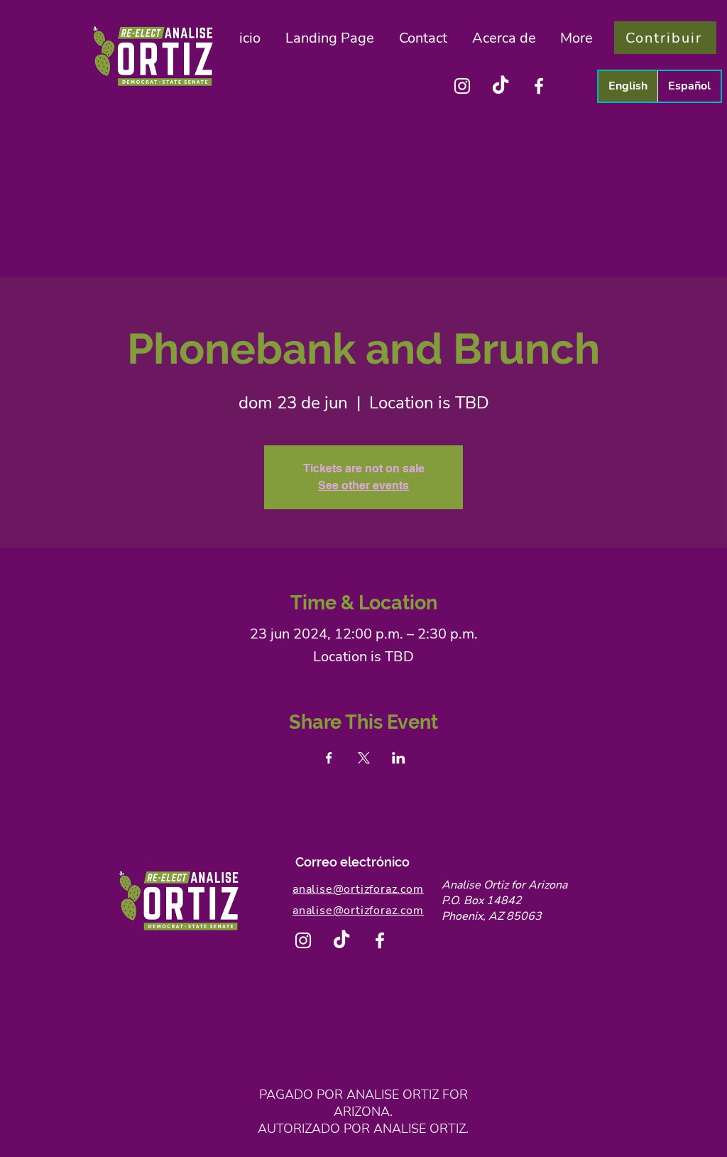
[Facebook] (539, 86)
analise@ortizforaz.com (358, 889)
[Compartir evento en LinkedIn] (398, 758)
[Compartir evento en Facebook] (329, 758)
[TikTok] (500, 86)
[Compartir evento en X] (364, 758)
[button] (503, 38)
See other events (363, 485)
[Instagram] (462, 86)
